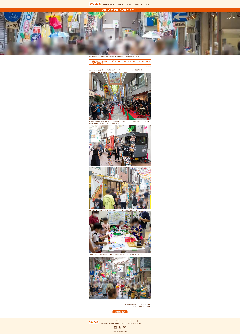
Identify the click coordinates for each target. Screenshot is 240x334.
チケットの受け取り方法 (108, 4)
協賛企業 (127, 321)
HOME (90, 56)
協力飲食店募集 (104, 323)
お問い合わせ (124, 323)
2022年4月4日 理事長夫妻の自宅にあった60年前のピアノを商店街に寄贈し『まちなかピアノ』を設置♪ (135, 305)
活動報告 (95, 56)
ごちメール (148, 4)
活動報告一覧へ (120, 312)
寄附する (129, 4)
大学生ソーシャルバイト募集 (134, 323)
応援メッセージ (138, 4)
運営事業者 (111, 323)
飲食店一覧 (120, 4)
